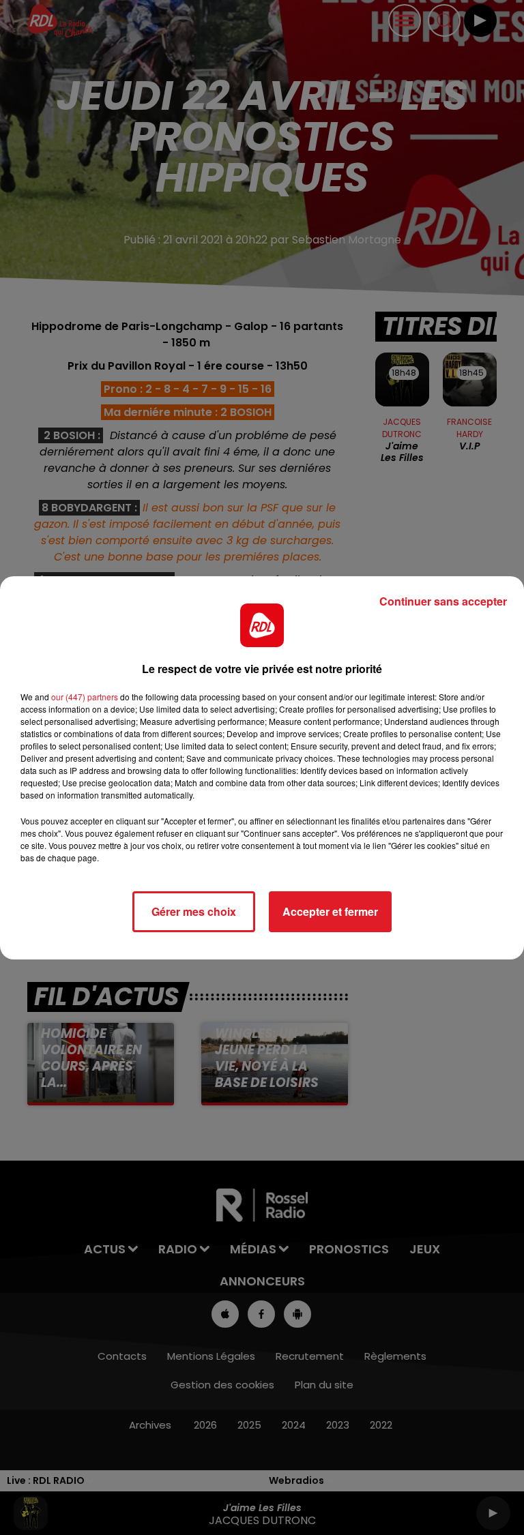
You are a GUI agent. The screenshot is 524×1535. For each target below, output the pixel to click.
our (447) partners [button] (84, 696)
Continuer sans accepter (443, 601)
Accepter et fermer (330, 911)
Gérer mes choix (193, 911)
